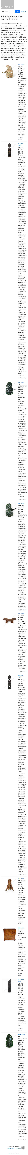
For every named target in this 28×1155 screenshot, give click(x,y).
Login (17, 11)
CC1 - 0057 (21, 382)
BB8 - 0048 (21, 65)
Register (23, 11)
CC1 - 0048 (21, 614)
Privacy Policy (10, 1148)
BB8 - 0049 (21, 503)
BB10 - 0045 (21, 1034)
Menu (6, 11)
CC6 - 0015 (21, 879)
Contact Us (18, 1148)
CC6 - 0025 (21, 928)
